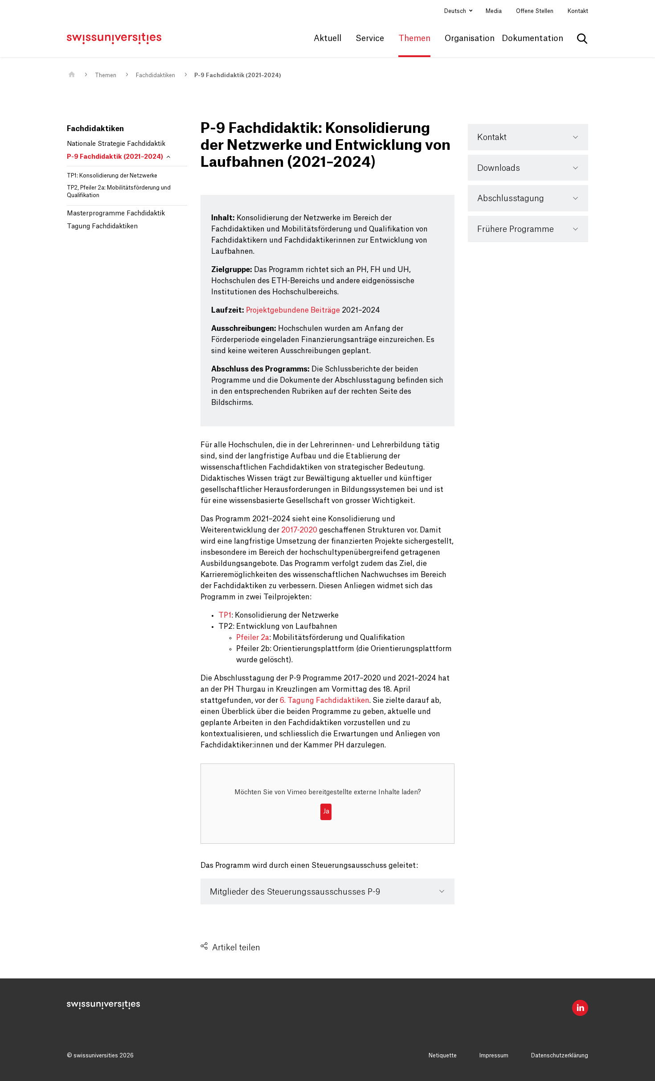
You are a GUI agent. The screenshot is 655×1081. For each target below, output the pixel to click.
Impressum (493, 1055)
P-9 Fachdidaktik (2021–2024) (237, 75)
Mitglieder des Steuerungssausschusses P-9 (295, 892)
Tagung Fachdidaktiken (102, 226)
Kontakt (578, 11)
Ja (326, 812)
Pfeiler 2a (252, 637)
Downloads (498, 168)
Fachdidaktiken (155, 75)
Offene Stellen (534, 11)
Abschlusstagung (510, 198)
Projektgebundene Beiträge (293, 310)
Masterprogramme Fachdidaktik (116, 213)
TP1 (224, 615)
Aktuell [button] (327, 38)
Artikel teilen (236, 948)
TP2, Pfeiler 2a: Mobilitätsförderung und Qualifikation (119, 191)
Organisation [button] (470, 38)
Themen (105, 75)
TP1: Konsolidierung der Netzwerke (112, 175)
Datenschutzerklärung (559, 1055)
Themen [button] (414, 38)
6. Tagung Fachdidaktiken (324, 700)
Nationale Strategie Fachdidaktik (116, 144)
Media (494, 11)
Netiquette (443, 1055)
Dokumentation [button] (532, 38)
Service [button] (370, 38)
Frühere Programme (515, 229)
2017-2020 (299, 530)
